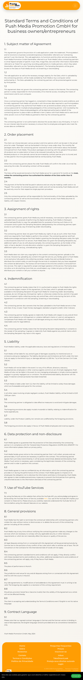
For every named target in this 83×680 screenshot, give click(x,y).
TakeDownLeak (60, 658)
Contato (22, 655)
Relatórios (22, 652)
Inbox (61, 655)
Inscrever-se (61, 652)
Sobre (22, 649)
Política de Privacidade (22, 661)
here (45, 499)
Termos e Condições (22, 658)
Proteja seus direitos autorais (61, 661)
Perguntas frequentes (60, 646)
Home (22, 646)
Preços (60, 649)
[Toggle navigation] (75, 5)
